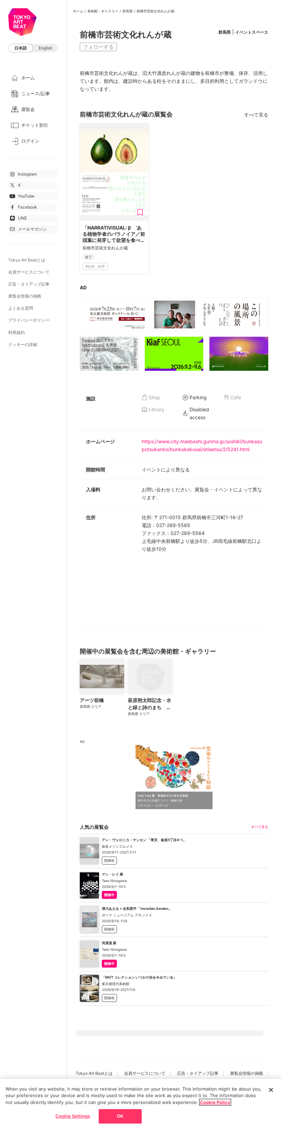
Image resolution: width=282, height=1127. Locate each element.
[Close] (271, 1089)
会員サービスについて (29, 272)
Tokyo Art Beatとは (26, 260)
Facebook (27, 207)
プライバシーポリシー (29, 320)
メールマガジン (32, 229)
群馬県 (127, 11)
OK (120, 1116)
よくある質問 (20, 308)
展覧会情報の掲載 (24, 296)
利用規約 (16, 332)
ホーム (78, 11)
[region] (141, 1103)
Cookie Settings (72, 1116)
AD (83, 287)
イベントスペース (251, 32)
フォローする (98, 47)
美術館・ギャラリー (102, 11)
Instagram (27, 174)
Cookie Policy (215, 1102)
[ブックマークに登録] (140, 212)
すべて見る (256, 115)
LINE (22, 218)
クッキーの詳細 (22, 344)
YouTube (26, 196)
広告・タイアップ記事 (29, 284)
